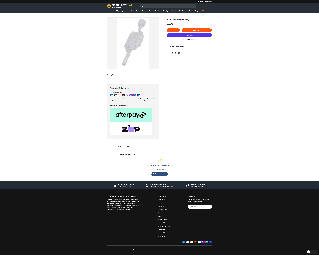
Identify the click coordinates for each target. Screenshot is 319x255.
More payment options (189, 39)
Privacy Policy (162, 219)
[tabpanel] (133, 79)
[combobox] (168, 6)
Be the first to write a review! (159, 174)
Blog (159, 216)
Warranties (161, 229)
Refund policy (162, 236)
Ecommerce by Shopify (132, 249)
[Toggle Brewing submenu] (170, 11)
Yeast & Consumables (138, 11)
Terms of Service (163, 223)
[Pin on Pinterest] (179, 53)
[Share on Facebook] (175, 53)
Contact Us (208, 1)
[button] (211, 6)
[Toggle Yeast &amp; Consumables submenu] (146, 11)
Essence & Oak (154, 11)
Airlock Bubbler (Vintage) (117, 15)
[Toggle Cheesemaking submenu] (199, 11)
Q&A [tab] (127, 147)
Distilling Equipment (120, 11)
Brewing (165, 11)
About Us (161, 206)
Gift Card (200, 1)
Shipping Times (162, 209)
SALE (203, 11)
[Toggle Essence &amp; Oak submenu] (160, 11)
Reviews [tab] (121, 147)
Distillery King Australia (116, 249)
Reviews (160, 213)
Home (108, 15)
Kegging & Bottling (178, 11)
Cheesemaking (193, 11)
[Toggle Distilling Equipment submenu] (128, 11)
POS (123, 249)
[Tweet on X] (172, 53)
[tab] (111, 75)
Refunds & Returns (164, 226)
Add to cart (196, 30)
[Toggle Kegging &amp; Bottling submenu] (186, 11)
